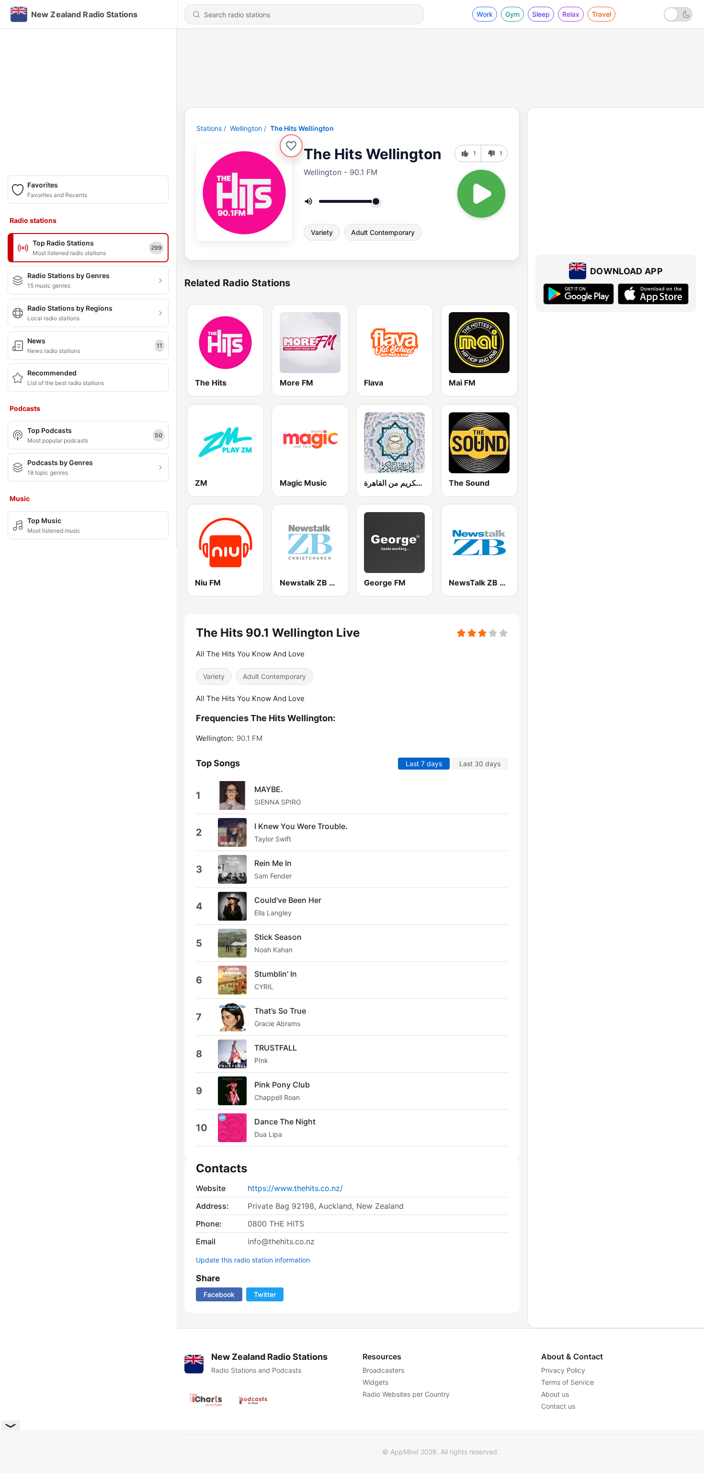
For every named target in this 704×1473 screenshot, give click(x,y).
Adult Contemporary (383, 232)
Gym (512, 14)
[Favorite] (291, 145)
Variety (322, 232)
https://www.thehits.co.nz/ (295, 1188)
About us (555, 1394)
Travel (601, 14)
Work (485, 14)
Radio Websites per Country (406, 1394)
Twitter (265, 1294)
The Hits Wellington (302, 128)
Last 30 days (479, 763)
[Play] (481, 194)
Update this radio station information (253, 1260)
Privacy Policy (563, 1370)
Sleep (541, 14)
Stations (209, 128)
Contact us (558, 1406)
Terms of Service (567, 1382)
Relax (570, 14)
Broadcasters (383, 1370)
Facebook (219, 1294)
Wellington (246, 128)
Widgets (375, 1382)
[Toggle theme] (678, 14)
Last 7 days (424, 763)
